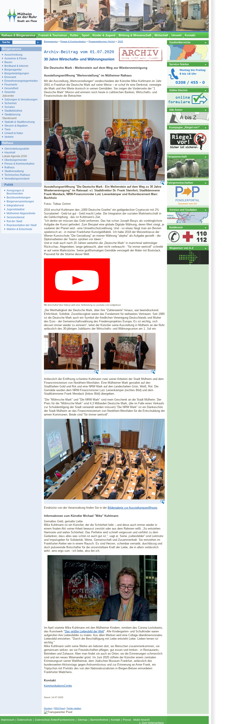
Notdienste (176, 227)
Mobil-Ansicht (141, 719)
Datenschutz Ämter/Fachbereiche (55, 719)
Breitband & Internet (16, 65)
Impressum (7, 719)
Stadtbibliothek (13, 110)
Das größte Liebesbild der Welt (84, 631)
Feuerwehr (10, 84)
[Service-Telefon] (188, 85)
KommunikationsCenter (58, 685)
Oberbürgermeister (15, 159)
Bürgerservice (51, 41)
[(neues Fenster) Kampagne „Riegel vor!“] (188, 151)
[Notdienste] (188, 242)
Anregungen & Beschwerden (15, 192)
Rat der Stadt (14, 221)
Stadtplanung (12, 114)
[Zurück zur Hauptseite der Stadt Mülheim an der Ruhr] (22, 30)
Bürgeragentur (13, 69)
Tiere (7, 129)
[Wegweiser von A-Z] (188, 263)
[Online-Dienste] (188, 104)
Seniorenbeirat (15, 217)
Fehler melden (74, 708)
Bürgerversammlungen (20, 201)
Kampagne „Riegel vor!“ (184, 127)
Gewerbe (9, 92)
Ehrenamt (10, 77)
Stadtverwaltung (14, 171)
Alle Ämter (176, 109)
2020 (120, 41)
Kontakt (115, 719)
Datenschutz (24, 719)
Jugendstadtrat (15, 209)
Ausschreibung (13, 54)
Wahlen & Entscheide (19, 229)
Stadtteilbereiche (180, 42)
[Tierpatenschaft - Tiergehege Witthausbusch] (188, 177)
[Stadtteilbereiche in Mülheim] (188, 59)
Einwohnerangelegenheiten (21, 80)
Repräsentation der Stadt (21, 225)
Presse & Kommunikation (73, 41)
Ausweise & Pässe (15, 58)
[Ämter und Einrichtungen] (188, 122)
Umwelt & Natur (13, 133)
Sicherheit (10, 103)
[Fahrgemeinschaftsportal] (188, 204)
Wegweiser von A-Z (181, 248)
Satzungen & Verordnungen (21, 99)
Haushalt (9, 152)
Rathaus (9, 167)
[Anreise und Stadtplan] (188, 222)
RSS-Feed (59, 708)
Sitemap (82, 719)
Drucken (48, 708)
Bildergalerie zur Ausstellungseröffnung (132, 507)
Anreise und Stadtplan (183, 209)
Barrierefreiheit (99, 719)
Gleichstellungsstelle (16, 148)
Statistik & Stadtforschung (19, 121)
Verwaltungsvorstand (16, 178)
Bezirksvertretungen (19, 197)
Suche (6, 42)
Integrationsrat (15, 205)
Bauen (8, 62)
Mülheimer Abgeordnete (21, 213)
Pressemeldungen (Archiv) (102, 41)
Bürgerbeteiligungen (16, 73)
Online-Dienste (178, 90)
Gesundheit (11, 88)
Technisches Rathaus (17, 174)
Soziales (9, 106)
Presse (127, 719)
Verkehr (9, 136)
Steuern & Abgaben (16, 125)
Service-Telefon (179, 64)
